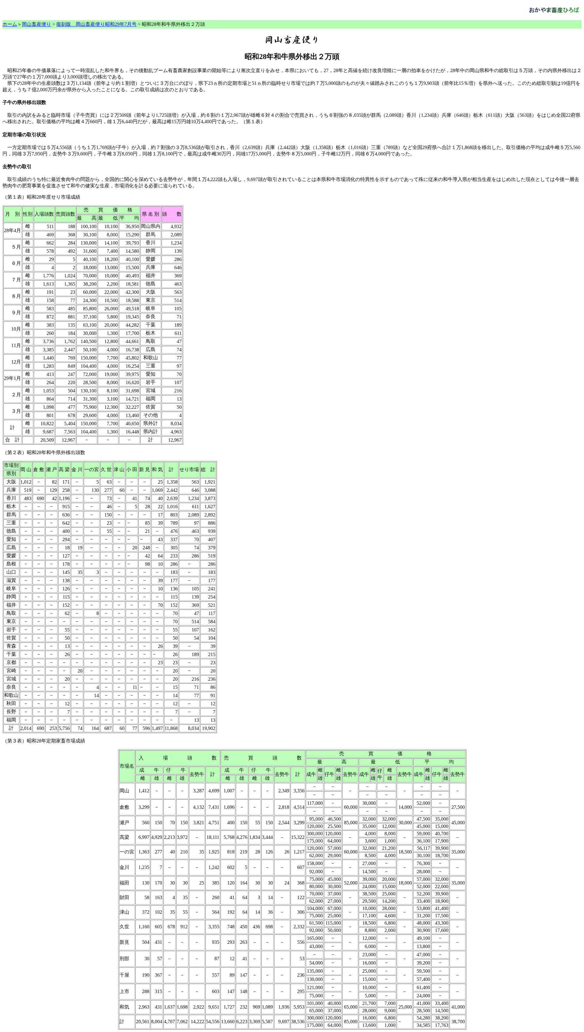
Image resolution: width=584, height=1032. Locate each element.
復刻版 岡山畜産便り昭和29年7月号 (96, 24)
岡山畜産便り (36, 24)
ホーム (9, 24)
